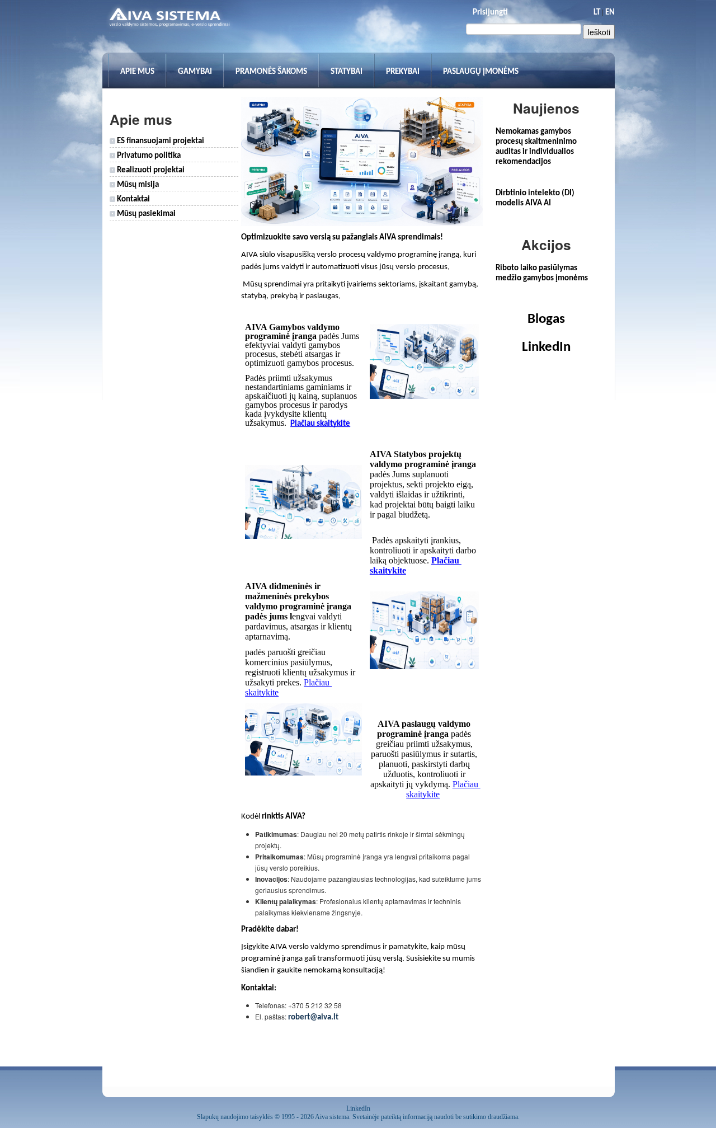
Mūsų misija (137, 185)
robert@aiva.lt (313, 1017)
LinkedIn (546, 347)
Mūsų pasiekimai (145, 214)
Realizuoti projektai (150, 170)
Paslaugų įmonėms (481, 72)
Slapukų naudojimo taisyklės (235, 1117)
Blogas (546, 319)
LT (596, 12)
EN (610, 12)
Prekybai (403, 72)
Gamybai (195, 72)
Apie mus (137, 72)
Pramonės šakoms (271, 72)
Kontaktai (132, 199)
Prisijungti (490, 12)
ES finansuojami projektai (159, 141)
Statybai (346, 72)
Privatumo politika (148, 156)
